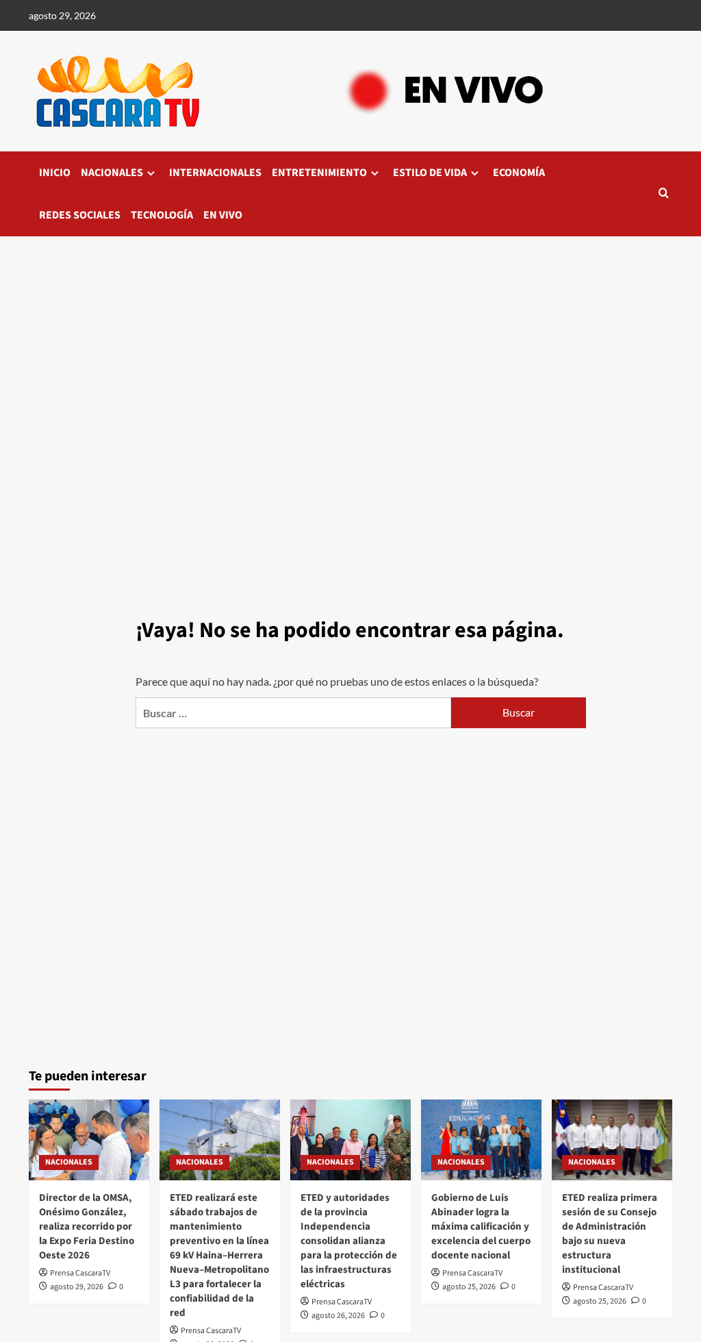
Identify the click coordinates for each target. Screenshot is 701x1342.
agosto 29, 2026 (76, 1287)
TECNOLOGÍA (162, 215)
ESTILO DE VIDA (430, 172)
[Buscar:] (293, 712)
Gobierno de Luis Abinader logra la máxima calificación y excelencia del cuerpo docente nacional (481, 1227)
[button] (663, 194)
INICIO (55, 172)
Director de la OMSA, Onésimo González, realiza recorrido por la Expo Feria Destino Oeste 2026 (86, 1227)
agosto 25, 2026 (469, 1287)
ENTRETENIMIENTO (319, 172)
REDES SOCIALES (79, 215)
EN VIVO (222, 215)
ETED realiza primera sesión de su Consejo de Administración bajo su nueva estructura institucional (609, 1234)
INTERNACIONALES (215, 172)
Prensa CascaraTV (80, 1273)
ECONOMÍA (519, 172)
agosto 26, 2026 (338, 1315)
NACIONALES (112, 172)
